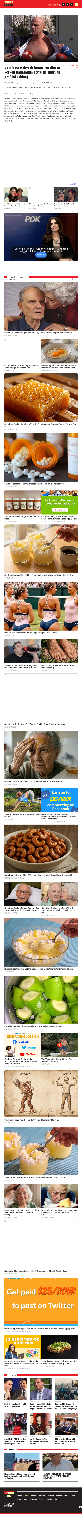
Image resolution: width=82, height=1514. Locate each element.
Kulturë (19, 1499)
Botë (73, 1496)
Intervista (42, 1496)
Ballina (19, 1496)
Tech (56, 1499)
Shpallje (49, 1499)
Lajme (26, 1496)
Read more (41, 255)
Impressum (8, 1506)
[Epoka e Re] (8, 6)
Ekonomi (33, 1496)
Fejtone (66, 1496)
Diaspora (33, 1499)
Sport (26, 1499)
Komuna (59, 1496)
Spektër (41, 1499)
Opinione (51, 1496)
